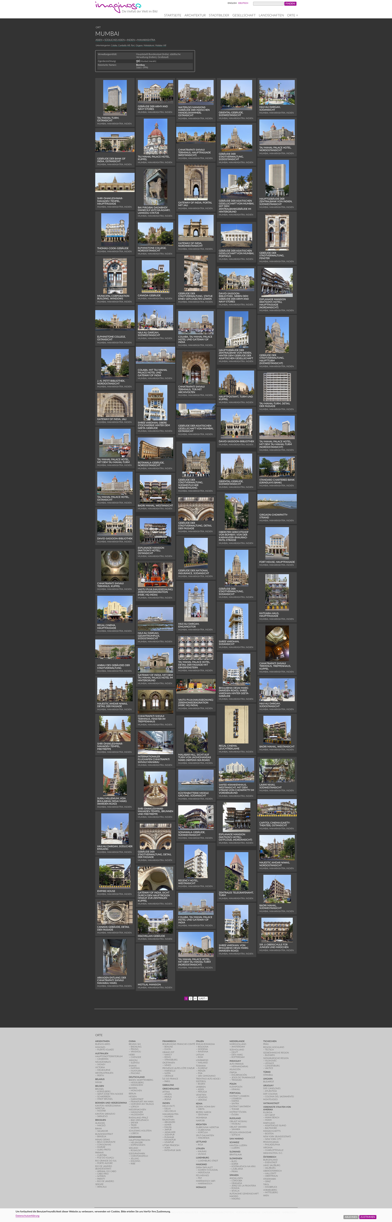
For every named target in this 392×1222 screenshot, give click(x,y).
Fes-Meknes (202, 1175)
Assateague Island (275, 1125)
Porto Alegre (105, 1163)
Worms (135, 1128)
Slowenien (236, 1158)
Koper (235, 1164)
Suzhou (135, 1063)
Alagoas (100, 1123)
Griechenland (170, 1089)
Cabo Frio (103, 1174)
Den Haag (237, 1055)
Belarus (100, 1079)
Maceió (101, 1125)
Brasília (101, 1136)
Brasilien (100, 1120)
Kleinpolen (236, 1087)
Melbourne (103, 1070)
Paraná (99, 1153)
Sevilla (235, 1191)
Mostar (101, 1111)
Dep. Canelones (271, 1088)
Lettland (201, 1142)
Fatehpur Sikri (172, 1150)
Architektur (195, 15)
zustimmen (367, 1217)
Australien (101, 1053)
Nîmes (167, 1065)
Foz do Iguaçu (105, 1158)
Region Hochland (273, 1047)
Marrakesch (205, 1183)
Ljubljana (237, 1169)
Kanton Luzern (238, 1145)
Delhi (167, 1109)
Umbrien (201, 1087)
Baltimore (271, 1128)
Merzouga (204, 1172)
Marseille (169, 1071)
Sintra (235, 1103)
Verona (202, 1100)
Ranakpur (170, 1140)
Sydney (101, 1064)
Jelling (135, 1158)
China (132, 1041)
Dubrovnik (204, 1130)
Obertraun (271, 1176)
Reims (167, 1057)
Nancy (168, 1055)
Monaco (201, 1187)
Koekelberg (104, 1091)
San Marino (236, 1139)
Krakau (236, 1089)
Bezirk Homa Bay (205, 1107)
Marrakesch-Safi (205, 1181)
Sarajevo (102, 1116)
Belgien (99, 1086)
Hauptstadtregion (139, 1140)
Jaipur (168, 1130)
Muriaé (101, 1147)
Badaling (136, 1047)
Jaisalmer (169, 1132)
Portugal (235, 1093)
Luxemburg (202, 1158)
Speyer (134, 1123)
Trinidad (237, 1080)
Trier (134, 1125)
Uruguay (268, 1085)
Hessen (133, 1096)
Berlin (132, 1094)
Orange (168, 1076)
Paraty (101, 1179)
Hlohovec (271, 1061)
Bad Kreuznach (140, 1120)
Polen (233, 1084)
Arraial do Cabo (106, 1171)
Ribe (133, 1164)
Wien (266, 1195)
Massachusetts (272, 1131)
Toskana (201, 1066)
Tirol (266, 1184)
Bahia (98, 1128)
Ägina (167, 1099)
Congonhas (104, 1145)
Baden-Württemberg (141, 1080)
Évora (235, 1115)
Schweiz (234, 1142)
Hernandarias (240, 1066)
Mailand (203, 1063)
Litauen (200, 1148)
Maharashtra (146, 40)
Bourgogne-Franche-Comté (178, 1044)
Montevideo (270, 1099)
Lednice (269, 1063)
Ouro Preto (104, 1150)
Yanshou (136, 1052)
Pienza (201, 1071)
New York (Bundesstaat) (277, 1136)
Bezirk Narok (203, 1112)
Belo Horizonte (106, 1142)
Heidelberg (137, 1082)
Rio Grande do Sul (106, 1161)
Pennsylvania (271, 1142)
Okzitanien (168, 1063)
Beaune (168, 1047)
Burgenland (270, 1160)
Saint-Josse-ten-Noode (110, 1094)
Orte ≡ (292, 15)
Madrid (236, 1199)
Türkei (267, 1072)
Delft (235, 1052)
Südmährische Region (276, 1058)
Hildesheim (137, 1115)
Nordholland (238, 1044)
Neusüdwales (103, 1062)
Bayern (133, 1088)
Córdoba (237, 1181)
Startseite (172, 15)
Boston (269, 1134)
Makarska (203, 1138)
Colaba (114, 45)
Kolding (135, 1161)
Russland (235, 1118)
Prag (266, 1044)
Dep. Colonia (270, 1094)
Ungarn (268, 1079)
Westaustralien (104, 1073)
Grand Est (168, 1052)
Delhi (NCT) (168, 1106)
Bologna (203, 1047)
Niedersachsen (137, 1109)
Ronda (235, 1188)
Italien (200, 1041)
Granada (237, 1183)
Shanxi (133, 1066)
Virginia (267, 1147)
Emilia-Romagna (205, 1044)
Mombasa (201, 1118)
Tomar (235, 1109)
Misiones (100, 1047)
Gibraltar (168, 1085)
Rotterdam (238, 1057)
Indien (131, 40)
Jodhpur (169, 1135)
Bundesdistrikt (104, 1134)
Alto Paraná (236, 1064)
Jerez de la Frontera (244, 1186)
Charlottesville (274, 1150)
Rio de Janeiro (105, 1181)
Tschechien (270, 1041)
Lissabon (236, 1098)
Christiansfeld (139, 1156)
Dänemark (135, 1137)
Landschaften (271, 15)
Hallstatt (270, 1173)
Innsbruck (271, 1187)
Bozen (201, 1084)
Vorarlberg (270, 1190)
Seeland (133, 1148)
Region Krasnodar (240, 1132)
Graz (268, 1181)
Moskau (236, 1124)
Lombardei (202, 1060)
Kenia (199, 1103)
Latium (200, 1055)
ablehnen (351, 1217)
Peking (134, 1049)
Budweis (270, 1055)
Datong (135, 1068)
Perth (100, 1075)
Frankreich (169, 1041)
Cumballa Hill (124, 45)
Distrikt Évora (238, 1112)
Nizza (167, 1073)
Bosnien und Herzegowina (111, 1103)
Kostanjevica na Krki (244, 1166)
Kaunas (202, 1151)
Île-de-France (170, 1079)
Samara (236, 1129)
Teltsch (269, 1050)
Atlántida (271, 1091)
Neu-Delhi (170, 1111)
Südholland (237, 1050)
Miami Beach (272, 1117)
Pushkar (169, 1137)
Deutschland (137, 1077)
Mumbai (168, 1117)
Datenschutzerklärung (27, 1215)
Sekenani (203, 1115)
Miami (268, 1120)
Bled (234, 1161)
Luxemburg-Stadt (208, 1161)
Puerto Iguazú (105, 1050)
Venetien (201, 1095)
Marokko (201, 1164)
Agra (167, 1148)
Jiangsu (133, 1060)
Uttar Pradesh (170, 1145)
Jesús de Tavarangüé (243, 1077)
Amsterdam (238, 1047)
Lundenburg (272, 1066)
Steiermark (269, 1179)
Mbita (201, 1109)
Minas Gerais (102, 1139)
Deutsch (243, 3)
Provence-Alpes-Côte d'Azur (178, 1068)
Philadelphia (272, 1145)
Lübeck (135, 1133)
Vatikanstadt (271, 1103)
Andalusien (236, 1178)
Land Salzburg (271, 1165)
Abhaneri (169, 1122)
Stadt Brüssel (105, 1099)
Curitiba (102, 1155)
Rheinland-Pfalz (138, 1118)
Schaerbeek (104, 1096)
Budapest (268, 1082)
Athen (168, 1094)
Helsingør (137, 1142)
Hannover (137, 1112)
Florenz (202, 1068)
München (136, 1090)
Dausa (168, 1127)
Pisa (200, 1073)
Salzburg (270, 1168)
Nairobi (200, 1120)
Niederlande (237, 1041)
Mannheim (137, 1085)
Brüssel (99, 1089)
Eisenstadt (271, 1162)
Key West (270, 1115)
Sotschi (236, 1135)
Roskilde (136, 1150)
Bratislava (236, 1155)
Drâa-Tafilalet (204, 1167)
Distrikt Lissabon (239, 1096)
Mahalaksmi (149, 45)
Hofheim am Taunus (142, 1104)
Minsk (98, 1082)
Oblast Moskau (238, 1121)
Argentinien (102, 1041)
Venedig (202, 1097)
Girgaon (139, 45)
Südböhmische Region (276, 1053)
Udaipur (169, 1142)
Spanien (234, 1175)
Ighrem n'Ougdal (208, 1170)
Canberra (102, 1059)
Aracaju (102, 1187)
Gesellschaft (244, 15)
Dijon (167, 1049)
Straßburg (170, 1060)
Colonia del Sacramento (279, 1096)
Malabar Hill (160, 45)
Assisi (201, 1089)
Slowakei (235, 1152)
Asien (99, 40)
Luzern (236, 1148)
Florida (267, 1112)
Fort (133, 45)
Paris (167, 1081)
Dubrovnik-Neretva (207, 1127)
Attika (166, 1092)
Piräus (168, 1097)
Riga (200, 1145)
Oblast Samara (238, 1127)
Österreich (269, 1157)
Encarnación (239, 1075)
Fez (200, 1178)
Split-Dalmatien (205, 1135)
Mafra (235, 1101)
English (232, 3)
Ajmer (167, 1125)
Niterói (101, 1176)
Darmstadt (137, 1099)
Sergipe (99, 1184)
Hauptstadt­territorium (109, 1056)
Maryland (269, 1123)
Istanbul (268, 1075)
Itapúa (233, 1072)
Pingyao (135, 1073)
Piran (235, 1171)
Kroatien (201, 1124)
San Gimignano (206, 1076)
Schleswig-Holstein (140, 1131)
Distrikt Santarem (240, 1106)
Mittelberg (271, 1192)
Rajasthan (168, 1120)
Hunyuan (136, 1071)
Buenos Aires (102, 1044)
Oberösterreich (272, 1171)
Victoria (100, 1067)
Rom (200, 1057)
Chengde (136, 1057)
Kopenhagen (138, 1145)
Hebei (132, 1055)
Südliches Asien (114, 40)
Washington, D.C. (273, 1153)
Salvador (102, 1131)
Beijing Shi (135, 1044)
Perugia (202, 1092)
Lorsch (135, 1107)
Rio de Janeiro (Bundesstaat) (103, 1167)
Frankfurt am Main (142, 1101)
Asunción (235, 1069)
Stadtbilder (219, 15)
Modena (203, 1049)
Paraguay (235, 1061)
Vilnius (202, 1154)
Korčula (203, 1132)
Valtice (269, 1068)
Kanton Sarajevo (105, 1114)
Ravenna (203, 1052)
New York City (273, 1139)
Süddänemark (137, 1153)
